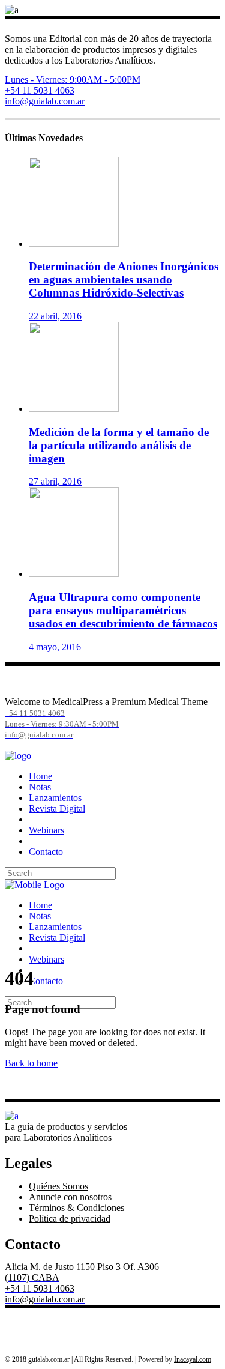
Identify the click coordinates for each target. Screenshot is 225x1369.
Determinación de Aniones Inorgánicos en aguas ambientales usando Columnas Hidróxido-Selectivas (123, 279)
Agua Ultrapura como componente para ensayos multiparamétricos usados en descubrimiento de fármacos (123, 610)
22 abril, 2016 (55, 316)
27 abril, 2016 (55, 481)
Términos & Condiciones (76, 1208)
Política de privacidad (69, 1218)
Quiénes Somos (58, 1186)
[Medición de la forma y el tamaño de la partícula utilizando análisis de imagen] (74, 408)
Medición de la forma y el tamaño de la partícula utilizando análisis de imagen (119, 445)
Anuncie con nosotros (70, 1197)
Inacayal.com (192, 1359)
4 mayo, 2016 (55, 647)
